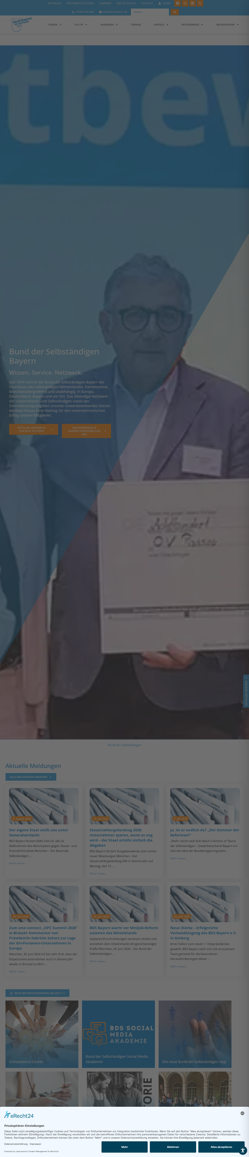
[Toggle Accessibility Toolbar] (243, 1150)
